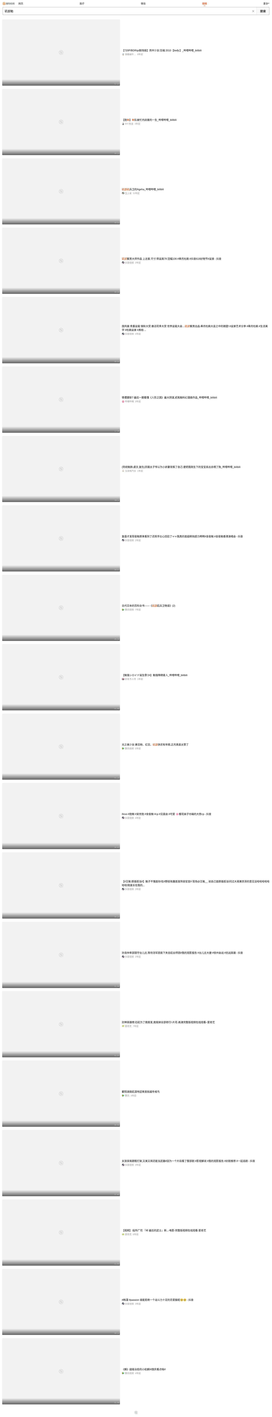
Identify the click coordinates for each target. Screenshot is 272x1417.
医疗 (82, 3)
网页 (20, 3)
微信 (143, 3)
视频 (204, 3)
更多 (265, 3)
